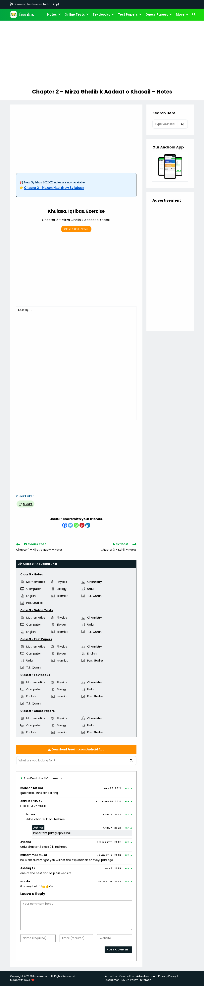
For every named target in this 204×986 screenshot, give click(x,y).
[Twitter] (70, 525)
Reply (128, 788)
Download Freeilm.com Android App (35, 4)
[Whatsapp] (76, 525)
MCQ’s (27, 504)
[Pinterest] (81, 525)
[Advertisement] (102, 55)
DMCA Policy (130, 980)
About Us (111, 976)
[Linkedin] (87, 525)
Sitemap (145, 980)
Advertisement (146, 976)
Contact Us (126, 976)
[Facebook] (64, 525)
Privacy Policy (167, 976)
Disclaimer (112, 980)
